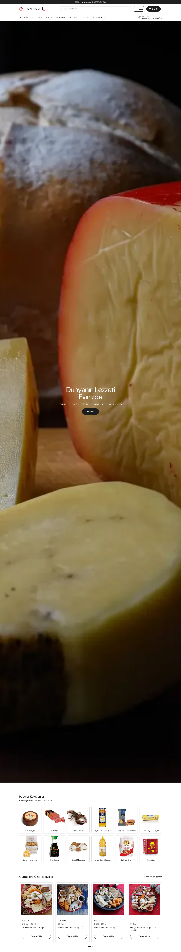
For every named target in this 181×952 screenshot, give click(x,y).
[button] (153, 9)
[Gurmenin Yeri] (32, 9)
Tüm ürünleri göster (153, 876)
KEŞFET (90, 411)
